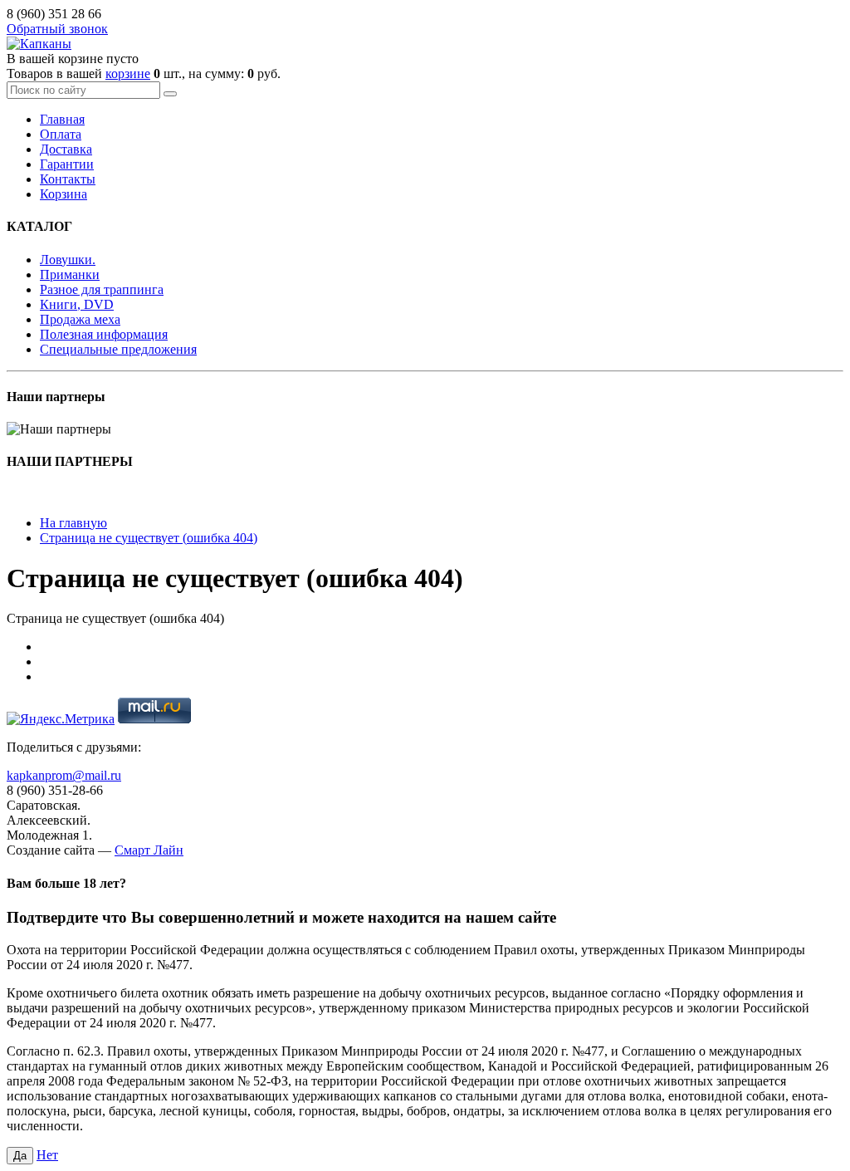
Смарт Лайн (149, 850)
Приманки (70, 274)
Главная (62, 119)
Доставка (66, 149)
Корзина (63, 194)
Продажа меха (80, 319)
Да (20, 1155)
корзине (127, 73)
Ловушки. (67, 259)
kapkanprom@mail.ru (64, 775)
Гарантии (67, 164)
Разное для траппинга (102, 289)
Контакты (67, 179)
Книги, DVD (77, 304)
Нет (47, 1155)
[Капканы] (39, 44)
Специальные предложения (118, 349)
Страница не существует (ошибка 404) (148, 538)
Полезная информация (104, 334)
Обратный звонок (57, 29)
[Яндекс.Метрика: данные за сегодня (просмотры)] (61, 719)
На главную (73, 523)
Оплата (60, 134)
